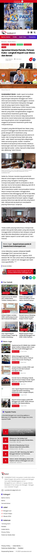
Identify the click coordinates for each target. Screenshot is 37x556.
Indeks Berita (5, 529)
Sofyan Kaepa (7, 513)
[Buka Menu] (31, 32)
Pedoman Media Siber (8, 535)
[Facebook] (23, 277)
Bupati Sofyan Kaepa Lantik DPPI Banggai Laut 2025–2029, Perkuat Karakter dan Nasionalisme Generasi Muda (27, 335)
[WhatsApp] (34, 277)
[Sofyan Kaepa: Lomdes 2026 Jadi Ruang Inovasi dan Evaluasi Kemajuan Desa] (9, 308)
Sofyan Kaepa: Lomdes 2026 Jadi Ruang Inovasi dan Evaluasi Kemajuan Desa (9, 317)
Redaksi (3, 526)
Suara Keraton (9, 59)
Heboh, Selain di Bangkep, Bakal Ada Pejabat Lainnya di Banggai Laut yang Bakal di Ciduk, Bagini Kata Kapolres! (22, 460)
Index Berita (16, 546)
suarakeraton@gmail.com (12, 490)
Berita (3, 500)
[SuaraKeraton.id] (8, 32)
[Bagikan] (34, 59)
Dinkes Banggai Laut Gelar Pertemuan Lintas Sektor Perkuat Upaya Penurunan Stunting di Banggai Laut (27, 298)
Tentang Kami (5, 524)
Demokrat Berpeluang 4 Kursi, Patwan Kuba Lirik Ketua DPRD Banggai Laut (19, 446)
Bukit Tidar (12, 44)
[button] (28, 32)
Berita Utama (5, 44)
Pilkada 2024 (7, 516)
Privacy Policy (5, 532)
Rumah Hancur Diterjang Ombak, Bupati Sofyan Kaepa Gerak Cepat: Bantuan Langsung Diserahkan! (27, 317)
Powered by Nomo (7, 551)
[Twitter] (27, 277)
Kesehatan (20, 44)
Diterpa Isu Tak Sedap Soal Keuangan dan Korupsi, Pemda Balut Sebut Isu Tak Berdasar (21, 439)
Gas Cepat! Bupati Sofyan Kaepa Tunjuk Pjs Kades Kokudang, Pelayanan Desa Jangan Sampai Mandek (9, 335)
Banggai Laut (7, 511)
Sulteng (4, 47)
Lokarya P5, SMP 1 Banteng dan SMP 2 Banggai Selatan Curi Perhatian (21, 453)
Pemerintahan (27, 44)
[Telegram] (30, 277)
